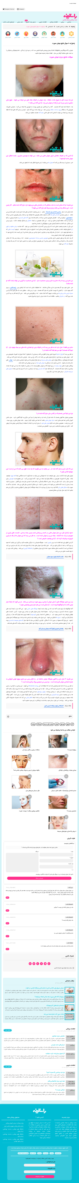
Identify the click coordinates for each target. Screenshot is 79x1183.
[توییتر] (33, 964)
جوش (10, 360)
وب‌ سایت (70, 864)
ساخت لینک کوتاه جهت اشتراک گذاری (63, 968)
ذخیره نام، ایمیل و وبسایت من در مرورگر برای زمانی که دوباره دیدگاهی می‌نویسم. (54, 874)
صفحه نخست (72, 3)
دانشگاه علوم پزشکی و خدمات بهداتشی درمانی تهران (13, 1130)
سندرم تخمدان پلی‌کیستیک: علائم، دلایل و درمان (63, 791)
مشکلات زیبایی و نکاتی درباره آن (31, 750)
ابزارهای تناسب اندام (8, 22)
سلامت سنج (33, 1153)
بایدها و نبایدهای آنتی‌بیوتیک (55, 1005)
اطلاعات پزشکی (54, 22)
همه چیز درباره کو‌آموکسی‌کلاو (56, 1081)
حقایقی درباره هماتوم (58, 1036)
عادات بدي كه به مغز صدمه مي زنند (54, 1014)
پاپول (67, 724)
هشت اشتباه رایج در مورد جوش (55, 556)
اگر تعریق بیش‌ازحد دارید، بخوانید (55, 1054)
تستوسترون (69, 218)
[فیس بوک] (41, 964)
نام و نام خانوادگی (50, 1162)
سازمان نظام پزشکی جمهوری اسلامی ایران (13, 1126)
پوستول (62, 724)
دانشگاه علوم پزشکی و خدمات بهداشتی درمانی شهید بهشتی (13, 1140)
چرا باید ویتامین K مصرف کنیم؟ (55, 1072)
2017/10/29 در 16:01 (10, 943)
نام (72, 852)
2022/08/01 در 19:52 (10, 887)
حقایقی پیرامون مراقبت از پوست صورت (29, 811)
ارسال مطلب (58, 1153)
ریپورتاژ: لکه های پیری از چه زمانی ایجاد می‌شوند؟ (49, 997)
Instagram (21, 9)
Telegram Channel (9, 9)
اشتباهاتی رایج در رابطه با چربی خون (53, 706)
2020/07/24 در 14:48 (10, 930)
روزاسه (33, 724)
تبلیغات (51, 1153)
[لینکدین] (30, 964)
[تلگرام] (45, 964)
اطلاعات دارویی (43, 22)
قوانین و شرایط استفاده (23, 1153)
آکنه (72, 724)
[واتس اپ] (48, 964)
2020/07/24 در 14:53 (10, 904)
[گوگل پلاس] (37, 964)
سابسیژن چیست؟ (71, 811)
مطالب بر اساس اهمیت (62, 27)
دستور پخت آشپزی (31, 22)
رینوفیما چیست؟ (72, 750)
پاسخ (7, 897)
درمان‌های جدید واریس (58, 1045)
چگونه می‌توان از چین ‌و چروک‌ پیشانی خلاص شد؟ (26, 770)
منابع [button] (70, 716)
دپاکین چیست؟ (60, 1090)
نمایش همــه (8, 1030)
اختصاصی (50, 27)
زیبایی (62, 22)
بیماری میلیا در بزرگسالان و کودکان (67, 770)
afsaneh (70, 904)
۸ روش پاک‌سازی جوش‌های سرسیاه (66, 831)
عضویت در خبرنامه (40, 1176)
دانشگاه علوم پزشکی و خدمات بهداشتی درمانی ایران (13, 1135)
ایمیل (71, 858)
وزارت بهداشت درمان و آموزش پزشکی (14, 1123)
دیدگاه (37, 852)
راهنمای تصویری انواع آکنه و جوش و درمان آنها (51, 629)
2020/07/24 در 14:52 (10, 917)
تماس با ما (45, 1153)
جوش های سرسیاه (48, 724)
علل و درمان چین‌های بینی (33, 791)
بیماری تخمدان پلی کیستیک (53, 212)
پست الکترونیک (51, 1168)
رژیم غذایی (13, 287)
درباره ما (39, 1153)
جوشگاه (39, 724)
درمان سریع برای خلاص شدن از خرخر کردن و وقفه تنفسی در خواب (45, 988)
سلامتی (69, 22)
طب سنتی (20, 22)
